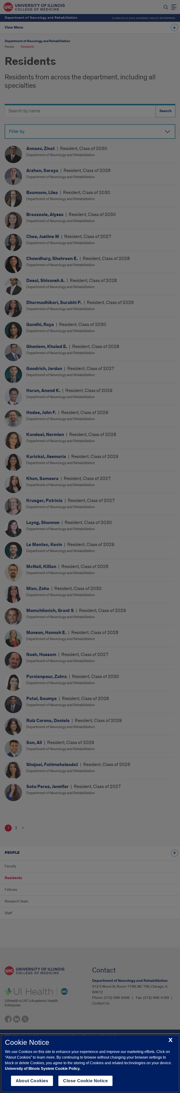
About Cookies (32, 1080)
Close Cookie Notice (85, 1080)
